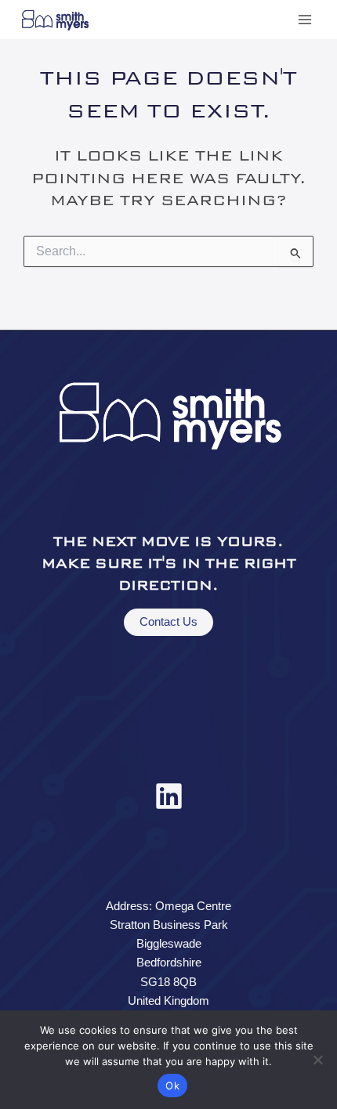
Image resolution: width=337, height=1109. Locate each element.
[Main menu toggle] (304, 19)
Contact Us (168, 622)
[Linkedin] (168, 796)
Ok (172, 1085)
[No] (317, 1059)
